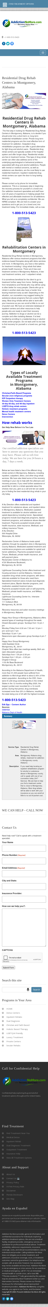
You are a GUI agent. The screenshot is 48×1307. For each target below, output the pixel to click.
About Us (10, 1174)
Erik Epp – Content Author (14, 704)
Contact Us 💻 (13, 1178)
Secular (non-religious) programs (17, 395)
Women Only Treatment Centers (16, 401)
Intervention (7, 416)
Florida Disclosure (14, 1194)
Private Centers (13, 1041)
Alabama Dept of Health (12, 712)
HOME (9, 1008)
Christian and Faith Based (17, 1025)
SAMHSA (6, 709)
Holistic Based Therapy (17, 1029)
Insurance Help (13, 1153)
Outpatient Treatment (16, 1149)
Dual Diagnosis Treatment (18, 1145)
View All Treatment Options (19, 1157)
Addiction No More (26, 1286)
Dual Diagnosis (13, 1021)
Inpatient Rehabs (14, 1017)
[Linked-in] (11, 1298)
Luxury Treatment (14, 1037)
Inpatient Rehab (13, 1141)
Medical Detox (13, 1137)
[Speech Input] (28, 990)
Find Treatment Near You (18, 1133)
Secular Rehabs (13, 1045)
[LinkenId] (12, 43)
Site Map (10, 1198)
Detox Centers (8, 414)
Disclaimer (11, 1190)
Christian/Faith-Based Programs (16, 393)
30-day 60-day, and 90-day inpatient (18, 403)
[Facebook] (3, 43)
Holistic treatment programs (14, 408)
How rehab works (17, 422)
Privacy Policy (12, 1182)
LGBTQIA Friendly (14, 1033)
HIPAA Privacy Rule (15, 1186)
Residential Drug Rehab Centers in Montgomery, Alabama (19, 82)
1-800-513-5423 (24, 213)
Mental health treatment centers (16, 411)
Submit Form (8, 967)
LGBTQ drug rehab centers (14, 406)
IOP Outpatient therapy (12, 398)
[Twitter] (8, 43)
